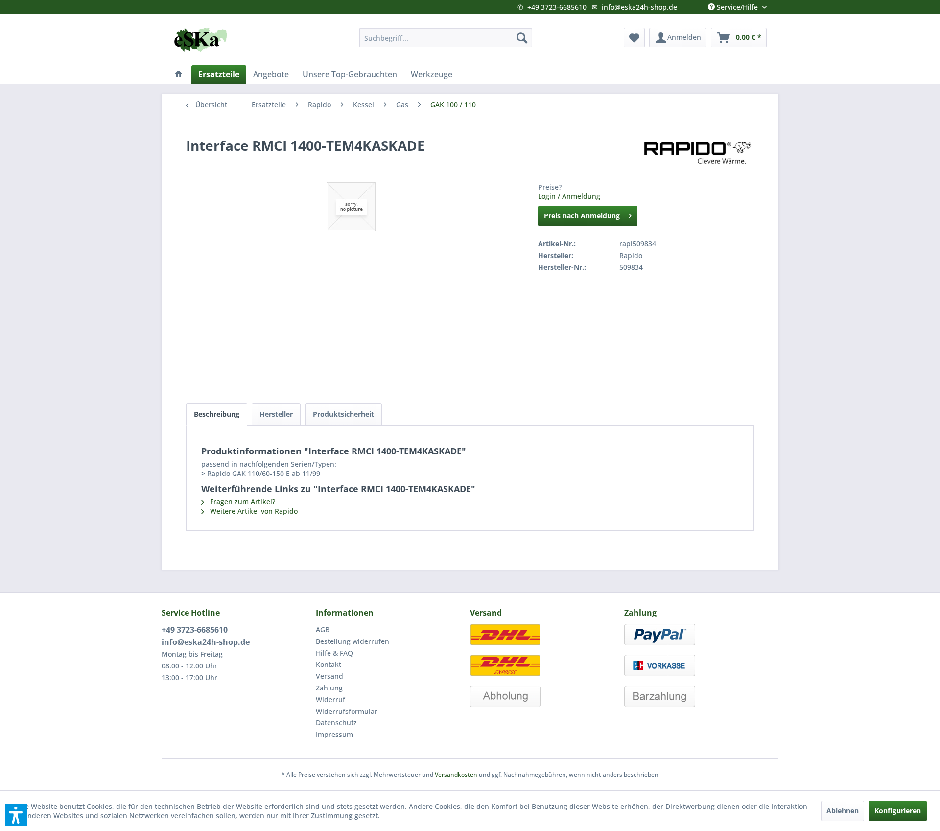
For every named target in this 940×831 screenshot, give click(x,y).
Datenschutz (336, 722)
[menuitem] (445, 37)
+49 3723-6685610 (557, 7)
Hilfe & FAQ (334, 653)
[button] (16, 815)
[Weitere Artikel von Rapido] (697, 155)
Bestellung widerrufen (352, 641)
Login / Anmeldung (569, 196)
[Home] (178, 74)
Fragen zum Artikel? (241, 501)
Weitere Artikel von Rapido (253, 511)
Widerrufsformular (346, 711)
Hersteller (276, 414)
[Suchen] (522, 37)
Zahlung (329, 687)
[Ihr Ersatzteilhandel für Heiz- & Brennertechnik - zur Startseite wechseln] (200, 40)
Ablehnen (842, 810)
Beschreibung (216, 414)
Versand (329, 676)
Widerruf (330, 699)
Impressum (334, 734)
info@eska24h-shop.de (639, 7)
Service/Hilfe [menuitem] (737, 4)
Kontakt (328, 664)
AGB (322, 629)
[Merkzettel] (634, 37)
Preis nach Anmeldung (582, 215)
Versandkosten (456, 774)
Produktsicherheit (343, 414)
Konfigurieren (897, 810)
